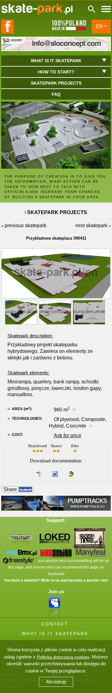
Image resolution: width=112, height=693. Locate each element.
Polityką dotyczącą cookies (63, 656)
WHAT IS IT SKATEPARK (55, 633)
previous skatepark (25, 225)
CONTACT (54, 623)
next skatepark (91, 225)
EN (99, 26)
